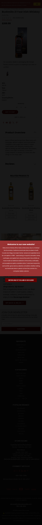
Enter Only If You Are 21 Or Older (21, 280)
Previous (3, 523)
